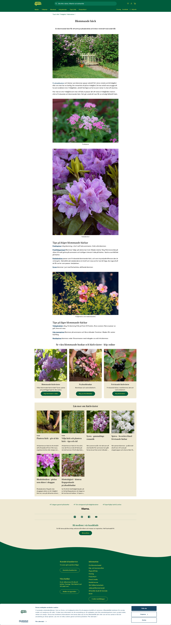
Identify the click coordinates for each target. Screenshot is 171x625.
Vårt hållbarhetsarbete (96, 585)
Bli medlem (85, 533)
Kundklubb (125, 9)
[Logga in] (131, 3)
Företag (118, 9)
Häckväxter (70, 14)
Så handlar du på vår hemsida (98, 591)
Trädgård (63, 14)
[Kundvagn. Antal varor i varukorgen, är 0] (134, 3)
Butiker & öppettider (69, 591)
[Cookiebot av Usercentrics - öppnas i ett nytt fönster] (23, 621)
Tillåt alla (144, 608)
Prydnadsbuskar (58, 83)
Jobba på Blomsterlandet (97, 588)
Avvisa (144, 620)
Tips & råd (56, 14)
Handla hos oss (93, 582)
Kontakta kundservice (70, 570)
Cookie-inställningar (98, 599)
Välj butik (133, 9)
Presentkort (92, 576)
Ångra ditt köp (93, 571)
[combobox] (87, 3)
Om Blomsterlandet (95, 565)
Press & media (93, 579)
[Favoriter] (128, 3)
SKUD (90, 594)
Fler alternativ (39, 621)
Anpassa (143, 614)
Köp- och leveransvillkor (96, 568)
